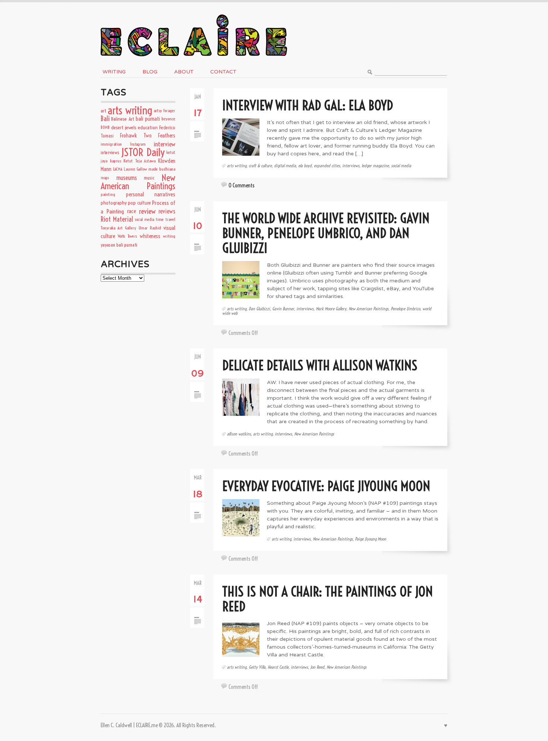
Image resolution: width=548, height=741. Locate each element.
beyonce (168, 118)
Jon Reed (317, 667)
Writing (114, 72)
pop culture (139, 202)
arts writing (236, 165)
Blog (149, 72)
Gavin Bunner (283, 308)
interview (164, 144)
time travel (165, 219)
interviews (350, 165)
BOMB (105, 127)
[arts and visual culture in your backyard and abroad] (194, 12)
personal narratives (151, 194)
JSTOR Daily (142, 152)
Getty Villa (257, 667)
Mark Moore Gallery (331, 308)
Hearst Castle (278, 667)
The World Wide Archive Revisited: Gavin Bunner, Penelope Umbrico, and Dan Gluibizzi (325, 233)
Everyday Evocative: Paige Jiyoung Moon (326, 486)
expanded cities (327, 165)
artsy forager (164, 110)
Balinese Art (122, 118)
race (131, 211)
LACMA (117, 169)
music (149, 178)
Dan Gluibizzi (259, 308)
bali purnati (148, 118)
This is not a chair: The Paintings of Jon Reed (327, 599)
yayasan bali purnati (119, 245)
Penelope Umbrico (405, 308)
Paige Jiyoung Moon (370, 539)
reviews (166, 211)
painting (108, 194)
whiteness (150, 236)
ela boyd (305, 165)
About (183, 72)
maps (105, 177)
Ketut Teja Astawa (139, 161)
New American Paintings (368, 308)
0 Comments (242, 185)
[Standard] (197, 125)
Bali (105, 118)
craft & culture (260, 165)
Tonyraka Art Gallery (118, 228)
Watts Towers (127, 236)
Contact (223, 72)
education (148, 127)
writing (169, 236)
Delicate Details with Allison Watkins (320, 365)
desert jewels (123, 127)
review (147, 211)
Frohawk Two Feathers (147, 135)
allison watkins (239, 434)
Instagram (138, 144)
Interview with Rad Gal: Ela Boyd (307, 105)
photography (114, 202)
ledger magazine (375, 165)
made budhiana (161, 169)
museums (126, 177)
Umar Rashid (150, 228)
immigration (111, 144)
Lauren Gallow (135, 169)
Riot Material (117, 219)
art (103, 110)
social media (401, 165)
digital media (285, 165)
